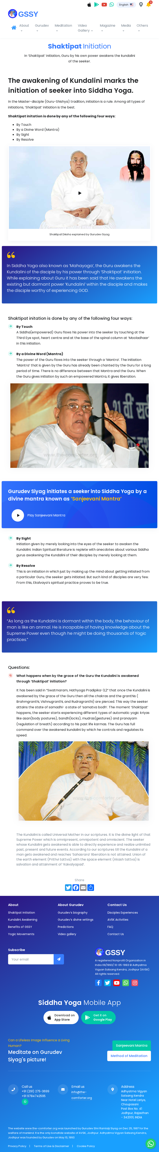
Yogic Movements (21, 934)
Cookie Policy (86, 1146)
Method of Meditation (129, 1055)
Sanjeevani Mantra (131, 1045)
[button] (126, 5)
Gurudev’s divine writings (75, 920)
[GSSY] (23, 12)
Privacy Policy (17, 1146)
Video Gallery (84, 28)
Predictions (66, 927)
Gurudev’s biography (73, 913)
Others (142, 25)
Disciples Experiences (122, 913)
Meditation (63, 25)
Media (126, 25)
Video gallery (67, 934)
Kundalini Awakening (22, 920)
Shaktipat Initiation (21, 913)
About (24, 25)
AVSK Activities (117, 920)
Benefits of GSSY (20, 927)
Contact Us (115, 934)
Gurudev (42, 25)
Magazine (107, 25)
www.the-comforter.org (41, 1128)
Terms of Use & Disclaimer (51, 1146)
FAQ (110, 927)
